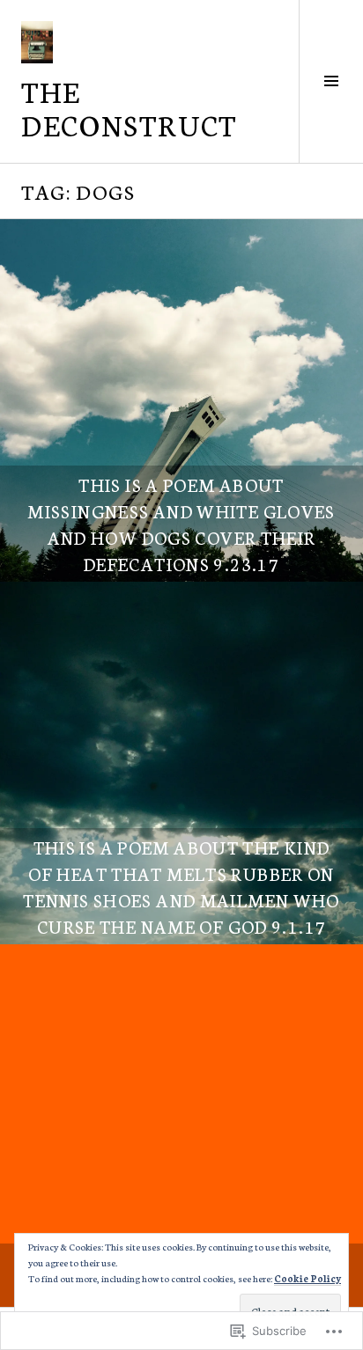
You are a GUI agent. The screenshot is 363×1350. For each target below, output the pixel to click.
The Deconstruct (129, 107)
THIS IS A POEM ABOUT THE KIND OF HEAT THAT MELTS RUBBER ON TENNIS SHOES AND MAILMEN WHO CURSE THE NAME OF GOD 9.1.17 (181, 886)
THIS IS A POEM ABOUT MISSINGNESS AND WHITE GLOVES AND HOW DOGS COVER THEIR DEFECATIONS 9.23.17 (181, 524)
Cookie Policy (307, 1278)
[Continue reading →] (181, 400)
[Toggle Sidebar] (331, 81)
